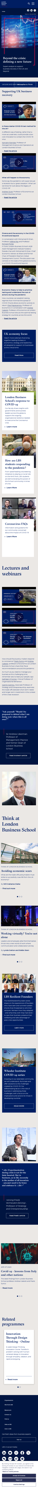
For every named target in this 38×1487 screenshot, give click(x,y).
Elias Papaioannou (14, 305)
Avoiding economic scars (16, 871)
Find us (7, 1419)
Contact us (8, 1414)
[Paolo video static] (19, 596)
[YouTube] (10, 1453)
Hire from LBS (9, 1404)
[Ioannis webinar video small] (19, 638)
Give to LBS (8, 1428)
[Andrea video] (19, 275)
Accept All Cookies (19, 1475)
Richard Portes (8, 244)
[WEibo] (16, 1459)
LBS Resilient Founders (18, 996)
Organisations (9, 1400)
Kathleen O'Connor (9, 679)
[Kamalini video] (19, 111)
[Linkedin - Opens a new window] (31, 10)
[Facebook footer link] (22, 1453)
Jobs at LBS (8, 1424)
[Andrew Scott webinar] (19, 162)
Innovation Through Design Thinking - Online (18, 1337)
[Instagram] (16, 1453)
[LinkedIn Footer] (4, 1453)
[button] (17, 896)
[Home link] (4, 4)
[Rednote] (10, 1459)
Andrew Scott (7, 192)
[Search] (29, 4)
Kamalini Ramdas (9, 143)
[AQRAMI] (19, 217)
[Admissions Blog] (22, 1459)
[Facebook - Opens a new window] (28, 10)
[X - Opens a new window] (35, 10)
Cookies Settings (19, 1484)
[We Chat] (4, 1459)
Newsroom (8, 1410)
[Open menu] (33, 3)
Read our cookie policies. (11, 1471)
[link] (25, 84)
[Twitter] (28, 1453)
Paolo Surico (19, 661)
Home (3, 11)
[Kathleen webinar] (19, 617)
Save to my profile (30, 14)
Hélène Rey (14, 241)
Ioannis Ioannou (8, 685)
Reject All (19, 1480)
